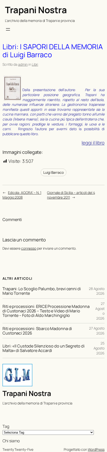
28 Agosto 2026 (97, 291)
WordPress (96, 449)
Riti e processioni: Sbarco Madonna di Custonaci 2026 (37, 330)
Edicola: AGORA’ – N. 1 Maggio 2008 (21, 195)
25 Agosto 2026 (99, 348)
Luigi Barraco (53, 172)
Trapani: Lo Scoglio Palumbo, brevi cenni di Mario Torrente (41, 290)
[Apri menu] (8, 29)
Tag (5, 426)
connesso (28, 248)
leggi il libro (93, 142)
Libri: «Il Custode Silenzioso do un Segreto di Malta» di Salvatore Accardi (43, 348)
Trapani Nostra (36, 10)
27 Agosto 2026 (97, 331)
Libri (35, 64)
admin (23, 64)
